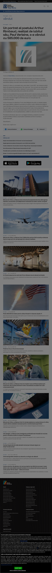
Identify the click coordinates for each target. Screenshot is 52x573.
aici (37, 547)
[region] (26, 553)
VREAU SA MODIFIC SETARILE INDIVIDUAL (18, 570)
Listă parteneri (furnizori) (6, 564)
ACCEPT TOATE (18, 568)
